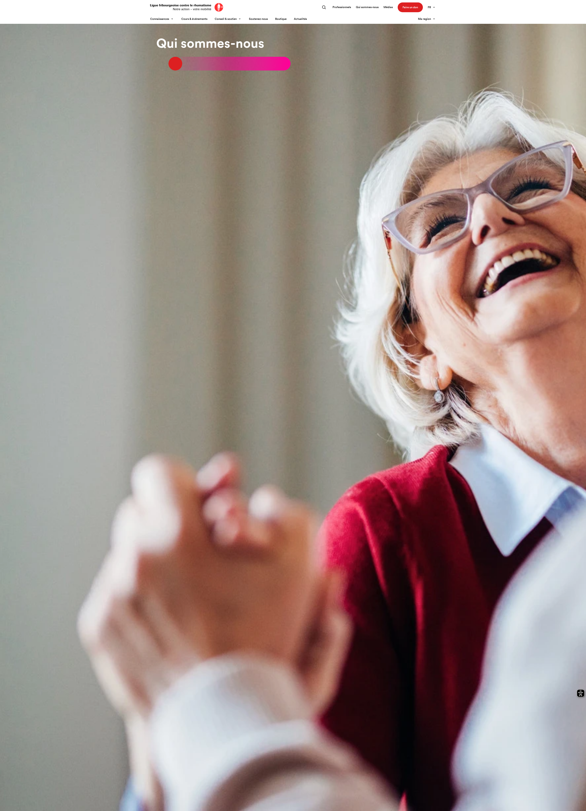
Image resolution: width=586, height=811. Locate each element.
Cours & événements (194, 18)
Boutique (281, 18)
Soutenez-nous (258, 18)
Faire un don (410, 7)
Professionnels (342, 7)
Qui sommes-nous (367, 7)
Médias (388, 7)
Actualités (300, 18)
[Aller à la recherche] (324, 7)
